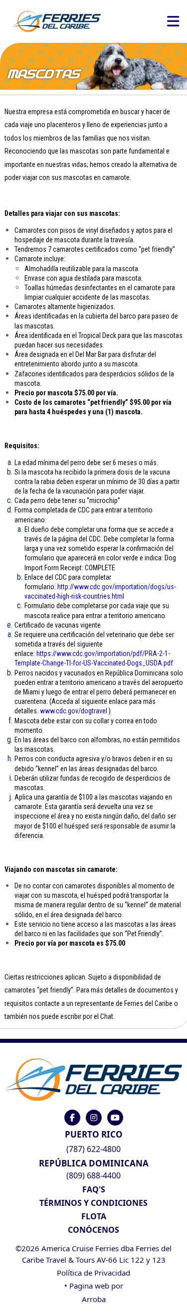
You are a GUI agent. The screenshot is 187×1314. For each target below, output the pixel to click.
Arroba (94, 1299)
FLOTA (93, 1216)
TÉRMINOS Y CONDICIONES (93, 1202)
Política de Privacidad (93, 1273)
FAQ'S (93, 1189)
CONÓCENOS (93, 1229)
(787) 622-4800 (93, 1149)
